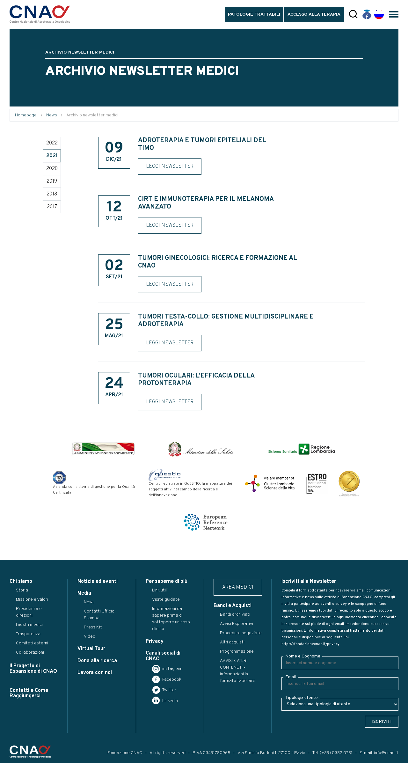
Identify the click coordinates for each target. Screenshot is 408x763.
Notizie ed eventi (97, 581)
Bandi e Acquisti (232, 606)
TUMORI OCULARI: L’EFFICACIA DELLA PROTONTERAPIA (196, 380)
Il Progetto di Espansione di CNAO (33, 669)
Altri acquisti (232, 642)
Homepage (26, 115)
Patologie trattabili (254, 14)
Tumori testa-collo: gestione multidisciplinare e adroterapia (226, 321)
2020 (52, 168)
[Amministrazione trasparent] (103, 449)
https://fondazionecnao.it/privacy (310, 644)
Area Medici (237, 587)
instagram (171, 668)
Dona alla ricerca (97, 661)
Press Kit (93, 627)
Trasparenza (28, 634)
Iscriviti (381, 721)
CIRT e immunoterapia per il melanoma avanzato (205, 203)
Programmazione (237, 651)
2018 (52, 194)
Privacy (155, 641)
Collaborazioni (30, 652)
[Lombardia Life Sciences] (269, 483)
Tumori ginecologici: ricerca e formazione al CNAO (217, 262)
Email (290, 677)
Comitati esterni (32, 643)
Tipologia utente (301, 698)
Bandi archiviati (235, 614)
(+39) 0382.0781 (336, 753)
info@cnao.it (386, 753)
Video (89, 636)
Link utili (160, 590)
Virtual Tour (91, 649)
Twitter (168, 690)
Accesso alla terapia (314, 14)
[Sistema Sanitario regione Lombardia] (301, 449)
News (51, 115)
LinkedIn (169, 701)
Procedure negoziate (241, 633)
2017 (52, 207)
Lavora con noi (94, 673)
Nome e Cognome (302, 656)
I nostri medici (29, 624)
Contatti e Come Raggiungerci (29, 693)
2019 (52, 181)
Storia (22, 590)
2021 (52, 156)
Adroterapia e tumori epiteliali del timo (202, 144)
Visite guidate (166, 599)
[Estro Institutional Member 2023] (316, 483)
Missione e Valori (32, 599)
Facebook (171, 679)
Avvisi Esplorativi (236, 624)
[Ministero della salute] (201, 449)
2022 (52, 143)
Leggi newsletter (169, 166)
